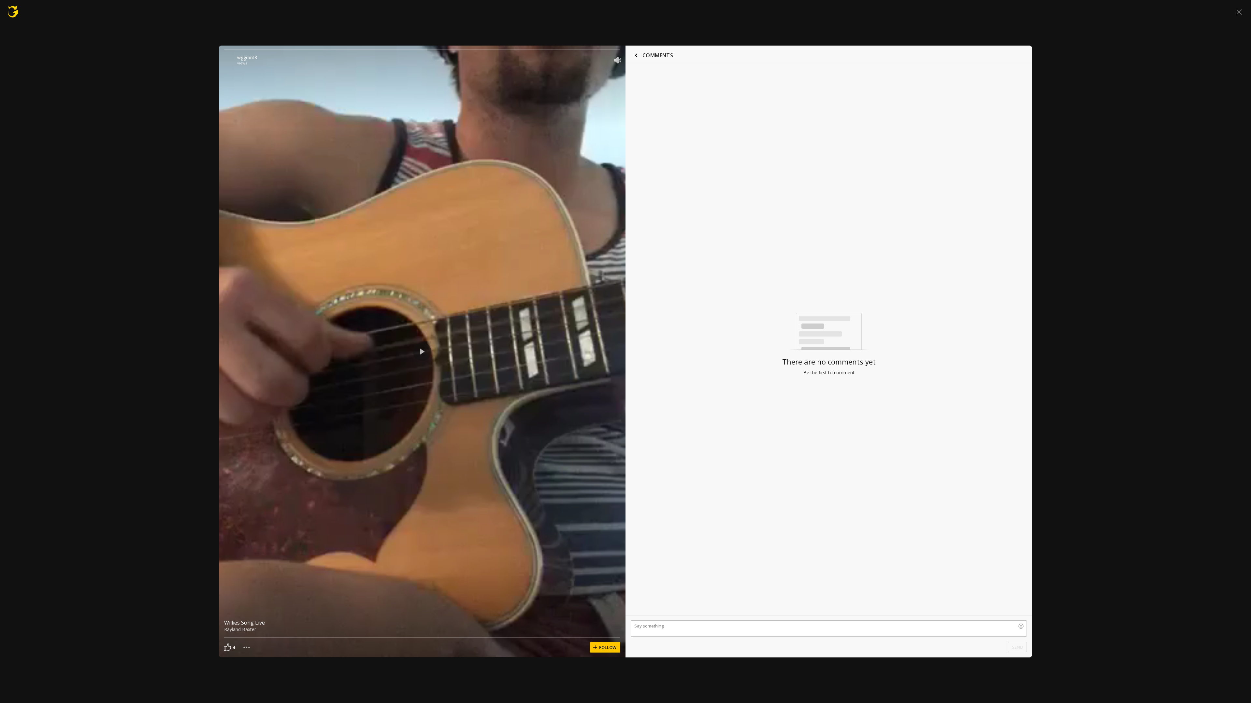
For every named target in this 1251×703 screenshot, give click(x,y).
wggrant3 (247, 57)
